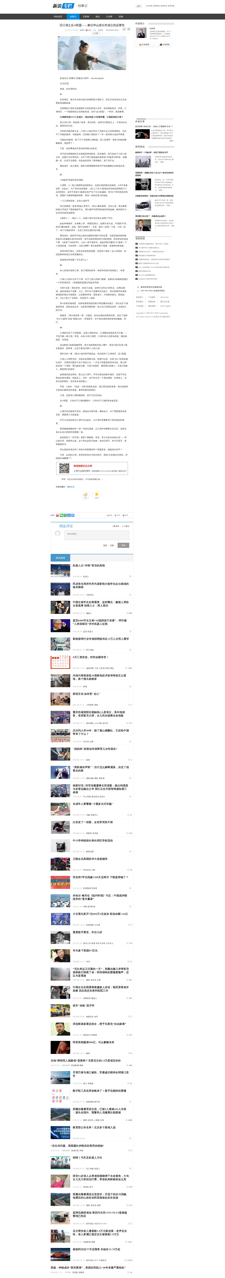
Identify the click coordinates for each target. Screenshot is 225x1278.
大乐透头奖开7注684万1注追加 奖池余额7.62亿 (100, 913)
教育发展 (90, 852)
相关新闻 (60, 558)
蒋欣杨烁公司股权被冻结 (147, 255)
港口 (85, 1083)
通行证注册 (164, 302)
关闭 (126, 515)
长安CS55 (98, 1224)
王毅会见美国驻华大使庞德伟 (90, 858)
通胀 (96, 778)
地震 (99, 1205)
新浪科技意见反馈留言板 (151, 287)
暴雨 (88, 980)
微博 (89, 30)
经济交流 (87, 870)
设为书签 (149, 6)
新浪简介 (139, 297)
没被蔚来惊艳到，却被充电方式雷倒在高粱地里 (154, 196)
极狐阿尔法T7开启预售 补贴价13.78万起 (96, 1249)
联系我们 (139, 302)
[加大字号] (128, 29)
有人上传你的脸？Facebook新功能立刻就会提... (154, 267)
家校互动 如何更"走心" (87, 693)
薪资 (88, 760)
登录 (105, 545)
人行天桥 (98, 723)
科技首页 (58, 16)
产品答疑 (139, 306)
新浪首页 (164, 6)
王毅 (93, 870)
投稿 (121, 16)
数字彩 (97, 1102)
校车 (96, 1017)
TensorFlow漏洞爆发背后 (146, 275)
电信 (98, 16)
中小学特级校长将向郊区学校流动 (93, 840)
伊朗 (85, 907)
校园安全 (90, 1017)
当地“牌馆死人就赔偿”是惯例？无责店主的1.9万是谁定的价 (86, 1060)
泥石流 (93, 980)
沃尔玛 (86, 742)
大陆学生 (90, 595)
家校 (96, 705)
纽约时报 (91, 907)
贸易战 (75, 1272)
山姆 (91, 742)
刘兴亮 (100, 30)
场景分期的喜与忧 (144, 271)
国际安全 (87, 1035)
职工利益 (90, 650)
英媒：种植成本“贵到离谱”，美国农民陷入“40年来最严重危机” (88, 1267)
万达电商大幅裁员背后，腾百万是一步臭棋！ (154, 244)
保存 (110, 515)
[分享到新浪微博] (58, 515)
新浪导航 (171, 6)
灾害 (99, 980)
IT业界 (109, 16)
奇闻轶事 (87, 1242)
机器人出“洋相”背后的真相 (89, 565)
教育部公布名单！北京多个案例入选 (94, 1127)
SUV (105, 1224)
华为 (88, 962)
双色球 (94, 888)
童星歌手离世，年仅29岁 (87, 932)
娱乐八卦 (87, 943)
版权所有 (166, 317)
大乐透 (97, 925)
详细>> (171, 141)
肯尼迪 (95, 833)
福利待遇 (90, 668)
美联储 (102, 778)
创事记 (73, 16)
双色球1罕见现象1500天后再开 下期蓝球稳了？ (100, 877)
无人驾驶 (87, 797)
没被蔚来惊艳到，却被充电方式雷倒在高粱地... (154, 259)
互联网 (86, 16)
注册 (112, 545)
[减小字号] (124, 29)
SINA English (165, 306)
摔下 (91, 1187)
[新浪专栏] (63, 5)
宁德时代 (102, 1260)
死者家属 (75, 1065)
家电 (85, 687)
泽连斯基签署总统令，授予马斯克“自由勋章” (99, 1023)
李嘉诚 (90, 1083)
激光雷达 (95, 797)
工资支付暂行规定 (106, 668)
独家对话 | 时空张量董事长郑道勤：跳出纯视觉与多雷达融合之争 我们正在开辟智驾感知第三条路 (100, 789)
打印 (118, 515)
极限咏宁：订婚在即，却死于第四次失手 (151, 152)
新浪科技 (157, 6)
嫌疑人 (89, 613)
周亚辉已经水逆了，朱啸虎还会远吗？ (150, 216)
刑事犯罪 (87, 998)
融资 (88, 1053)
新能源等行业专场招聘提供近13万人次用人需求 (101, 638)
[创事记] (82, 5)
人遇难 (97, 1120)
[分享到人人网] (69, 515)
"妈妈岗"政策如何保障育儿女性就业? (95, 748)
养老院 (86, 1187)
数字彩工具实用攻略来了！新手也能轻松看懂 (99, 1090)
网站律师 (151, 306)
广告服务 (151, 297)
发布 (123, 545)
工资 (96, 668)
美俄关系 (75, 1151)
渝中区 (105, 723)
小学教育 (90, 705)
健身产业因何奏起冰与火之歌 (148, 263)
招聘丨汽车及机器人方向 (87, 1157)
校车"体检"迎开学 (84, 1005)
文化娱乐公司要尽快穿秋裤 (147, 279)
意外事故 (90, 723)
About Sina (164, 297)
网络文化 (70, 487)
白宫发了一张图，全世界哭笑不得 (93, 822)
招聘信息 (151, 302)
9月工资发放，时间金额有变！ (91, 657)
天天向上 (110, 943)
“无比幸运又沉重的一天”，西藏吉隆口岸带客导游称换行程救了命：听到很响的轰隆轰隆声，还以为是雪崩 (101, 972)
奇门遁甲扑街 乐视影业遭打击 (148, 248)
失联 (102, 1120)
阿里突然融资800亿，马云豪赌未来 (93, 1042)
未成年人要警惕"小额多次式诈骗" (93, 803)
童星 (93, 943)
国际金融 (90, 778)
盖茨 (85, 632)
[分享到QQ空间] (65, 515)
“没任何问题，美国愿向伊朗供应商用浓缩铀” (77, 1145)
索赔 (81, 1065)
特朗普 (89, 833)
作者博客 (166, 45)
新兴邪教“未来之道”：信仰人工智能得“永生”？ (154, 126)
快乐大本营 (100, 943)
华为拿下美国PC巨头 (85, 950)
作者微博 (145, 45)
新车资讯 (90, 1224)
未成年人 (94, 815)
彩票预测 (87, 888)
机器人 (86, 577)
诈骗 (88, 815)
